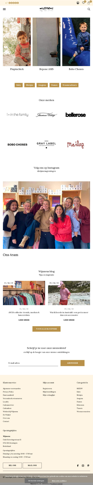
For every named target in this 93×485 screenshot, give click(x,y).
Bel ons (12, 465)
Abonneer (72, 363)
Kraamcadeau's (70, 85)
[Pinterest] (88, 465)
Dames (54, 85)
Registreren (47, 389)
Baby (18, 85)
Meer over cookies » (59, 481)
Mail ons (32, 465)
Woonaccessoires (83, 412)
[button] (5, 9)
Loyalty (6, 402)
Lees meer (24, 320)
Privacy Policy (8, 392)
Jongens (42, 85)
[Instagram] (83, 465)
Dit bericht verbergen (36, 481)
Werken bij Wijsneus (10, 412)
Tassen (79, 408)
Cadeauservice (8, 405)
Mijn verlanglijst (49, 395)
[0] (89, 2)
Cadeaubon (7, 408)
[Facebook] (77, 465)
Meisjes (29, 85)
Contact (6, 421)
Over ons (6, 418)
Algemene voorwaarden (11, 389)
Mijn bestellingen (49, 392)
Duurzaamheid (8, 395)
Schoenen (80, 405)
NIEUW (80, 389)
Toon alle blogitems (46, 329)
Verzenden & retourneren (12, 398)
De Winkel (6, 415)
